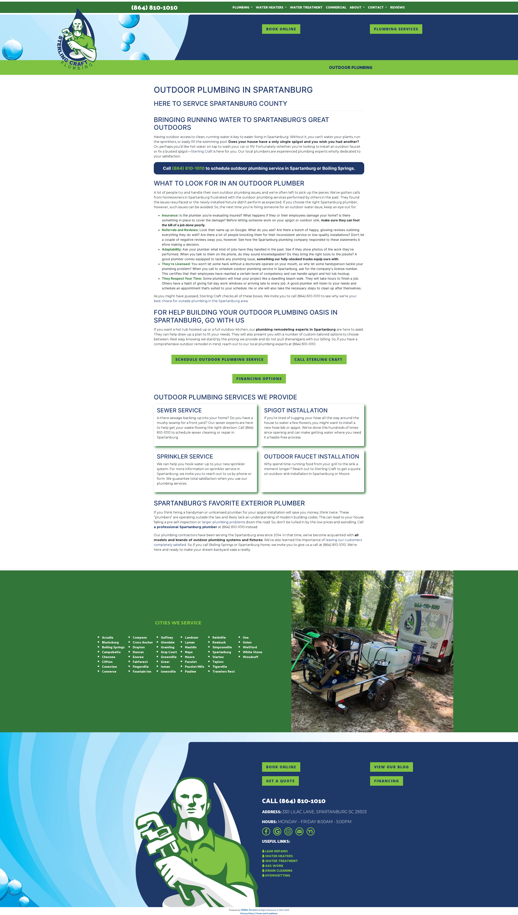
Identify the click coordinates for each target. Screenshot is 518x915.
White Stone (252, 652)
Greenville (169, 657)
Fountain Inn (142, 671)
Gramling (167, 647)
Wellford (250, 647)
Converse (109, 671)
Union (247, 642)
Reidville (219, 637)
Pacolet (191, 661)
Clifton (107, 661)
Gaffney (167, 637)
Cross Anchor (143, 642)
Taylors (218, 661)
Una (245, 637)
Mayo (189, 652)
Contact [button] (376, 7)
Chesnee (108, 657)
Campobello (111, 652)
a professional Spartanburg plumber (185, 527)
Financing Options (259, 378)
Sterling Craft (202, 151)
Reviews (397, 7)
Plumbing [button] (241, 7)
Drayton (139, 647)
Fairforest (140, 661)
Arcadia (107, 637)
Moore (190, 657)
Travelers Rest (223, 671)
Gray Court (169, 652)
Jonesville (168, 671)
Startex (218, 657)
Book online (281, 29)
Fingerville (141, 666)
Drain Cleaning (278, 870)
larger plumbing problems (223, 522)
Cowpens (140, 637)
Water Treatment (306, 7)
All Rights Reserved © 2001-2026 (273, 910)
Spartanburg (221, 652)
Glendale (168, 642)
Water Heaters (278, 856)
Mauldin (190, 647)
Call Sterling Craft (318, 359)
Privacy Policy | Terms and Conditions (259, 913)
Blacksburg (110, 642)
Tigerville (219, 666)
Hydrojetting (277, 875)
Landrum (191, 637)
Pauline (190, 671)
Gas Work (273, 865)
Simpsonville (222, 647)
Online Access (249, 910)
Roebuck (219, 642)
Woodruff (250, 657)
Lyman (190, 642)
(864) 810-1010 (154, 7)
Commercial (336, 7)
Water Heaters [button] (270, 7)
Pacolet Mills (194, 666)
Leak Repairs (276, 851)
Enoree (138, 657)
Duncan (138, 652)
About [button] (356, 7)
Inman (165, 666)
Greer (165, 661)
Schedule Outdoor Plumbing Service (219, 359)
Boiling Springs (113, 647)
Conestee (109, 666)
